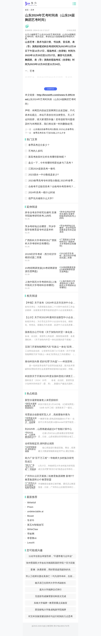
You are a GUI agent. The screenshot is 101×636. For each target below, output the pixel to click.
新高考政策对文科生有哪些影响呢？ (47, 156)
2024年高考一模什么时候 (41, 192)
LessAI (30, 542)
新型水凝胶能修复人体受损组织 (41, 400)
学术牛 (30, 520)
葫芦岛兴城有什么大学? (40, 198)
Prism (30, 507)
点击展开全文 (50, 88)
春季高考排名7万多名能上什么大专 (49, 133)
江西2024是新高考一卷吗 (41, 168)
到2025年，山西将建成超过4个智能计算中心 (48, 429)
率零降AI (32, 538)
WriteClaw (32, 529)
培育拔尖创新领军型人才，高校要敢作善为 (47, 414)
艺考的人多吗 (35, 151)
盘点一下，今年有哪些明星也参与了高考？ (50, 162)
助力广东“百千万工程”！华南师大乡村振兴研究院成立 (49, 460)
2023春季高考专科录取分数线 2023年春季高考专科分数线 (52, 180)
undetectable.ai (35, 511)
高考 (32, 10)
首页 (27, 10)
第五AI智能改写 (35, 524)
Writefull (31, 502)
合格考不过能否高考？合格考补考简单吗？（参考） (52, 186)
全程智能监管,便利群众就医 (39, 443)
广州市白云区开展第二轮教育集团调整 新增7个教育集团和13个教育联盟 (49, 478)
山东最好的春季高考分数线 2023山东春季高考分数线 (57, 129)
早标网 (30, 533)
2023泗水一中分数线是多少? (43, 174)
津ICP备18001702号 (61, 626)
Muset (30, 516)
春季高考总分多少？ (39, 145)
